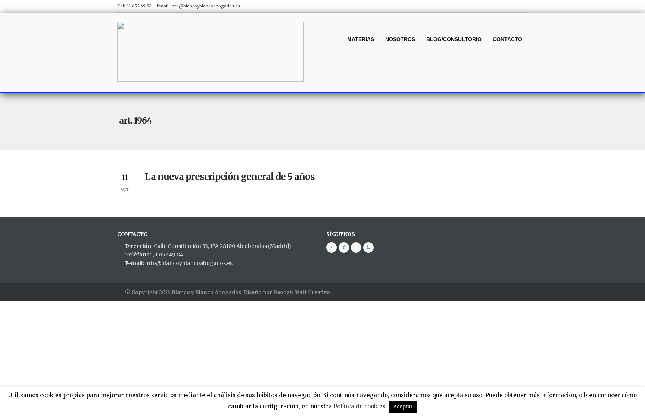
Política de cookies (359, 406)
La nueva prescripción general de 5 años (230, 177)
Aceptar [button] (403, 407)
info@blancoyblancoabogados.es (205, 6)
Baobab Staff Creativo (301, 292)
